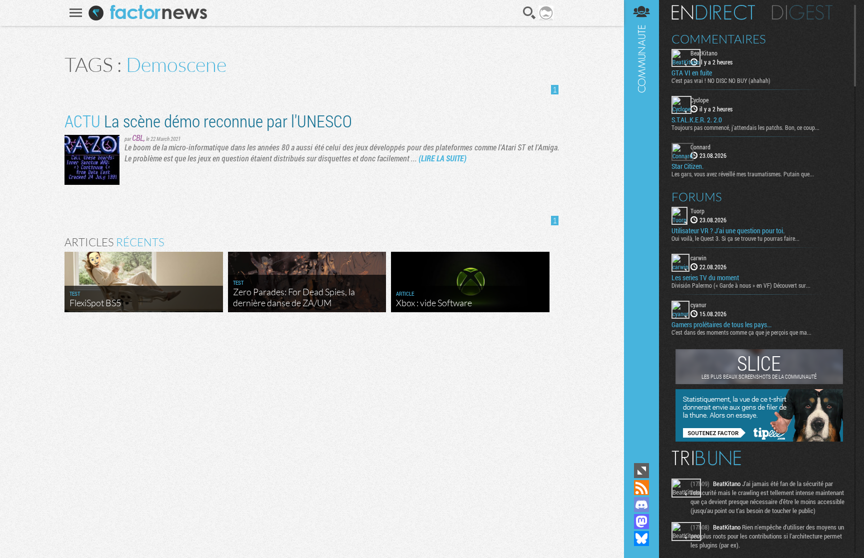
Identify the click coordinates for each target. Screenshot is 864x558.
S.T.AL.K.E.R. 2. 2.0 (697, 120)
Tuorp (697, 211)
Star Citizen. (688, 166)
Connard (700, 147)
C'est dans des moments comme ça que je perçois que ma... (742, 332)
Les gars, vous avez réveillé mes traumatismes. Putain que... (743, 174)
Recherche (529, 12)
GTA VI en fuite (692, 73)
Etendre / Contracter (641, 470)
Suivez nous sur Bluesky (641, 538)
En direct (713, 12)
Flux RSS (641, 487)
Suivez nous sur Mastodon (641, 521)
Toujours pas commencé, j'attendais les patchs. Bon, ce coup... (746, 127)
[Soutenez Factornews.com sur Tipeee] (759, 439)
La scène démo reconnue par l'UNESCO (208, 120)
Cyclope (699, 100)
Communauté (641, 230)
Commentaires (719, 38)
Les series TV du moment (705, 278)
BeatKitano (704, 53)
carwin (698, 258)
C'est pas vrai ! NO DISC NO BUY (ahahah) (721, 80)
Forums (697, 196)
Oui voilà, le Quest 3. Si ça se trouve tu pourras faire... (736, 238)
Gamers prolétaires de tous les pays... (722, 325)
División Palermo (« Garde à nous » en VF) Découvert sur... (741, 285)
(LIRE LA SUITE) (442, 158)
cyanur (698, 305)
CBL (138, 137)
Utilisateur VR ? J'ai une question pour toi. (728, 231)
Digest (802, 12)
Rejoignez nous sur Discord (641, 504)
